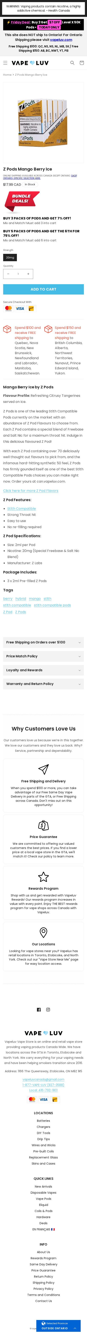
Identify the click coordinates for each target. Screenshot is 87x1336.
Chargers (43, 1127)
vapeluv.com (61, 39)
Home (7, 75)
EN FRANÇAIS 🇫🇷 (44, 1229)
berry (7, 598)
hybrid (20, 598)
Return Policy (43, 1277)
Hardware (43, 1217)
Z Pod (7, 611)
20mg (10, 258)
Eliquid (43, 1205)
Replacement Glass (43, 1158)
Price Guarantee (43, 1271)
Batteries (43, 1121)
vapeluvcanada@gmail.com (43, 1079)
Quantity (8, 266)
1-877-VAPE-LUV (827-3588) (43, 1085)
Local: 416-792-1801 (43, 1090)
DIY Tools (43, 1133)
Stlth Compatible (21, 508)
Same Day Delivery (43, 1264)
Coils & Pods (44, 1211)
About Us (43, 1252)
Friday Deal (20, 22)
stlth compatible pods (52, 605)
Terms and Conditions (43, 1295)
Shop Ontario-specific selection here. (40, 177)
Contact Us (43, 1301)
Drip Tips (43, 1139)
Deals (43, 1223)
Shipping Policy (43, 1283)
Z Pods (20, 611)
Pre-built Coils (43, 1151)
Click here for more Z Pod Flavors (30, 490)
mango (35, 598)
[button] (5, 62)
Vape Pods (43, 1199)
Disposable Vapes (43, 1193)
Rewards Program (43, 1258)
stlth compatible (17, 605)
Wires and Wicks (44, 1145)
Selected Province (57, 1323)
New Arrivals (43, 1187)
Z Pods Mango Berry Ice (31, 75)
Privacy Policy (43, 1289)
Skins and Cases (43, 1164)
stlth (47, 598)
